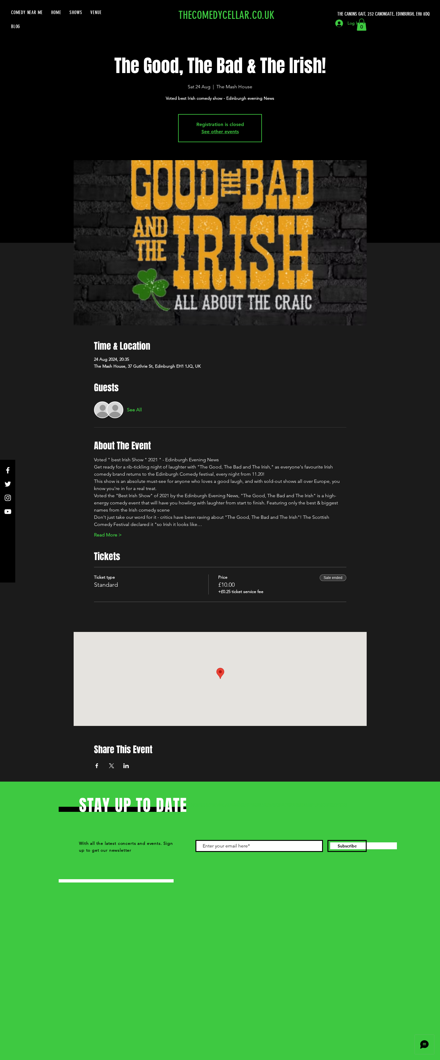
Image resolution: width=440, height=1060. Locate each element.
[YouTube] (8, 511)
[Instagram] (8, 498)
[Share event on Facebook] (97, 765)
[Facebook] (8, 470)
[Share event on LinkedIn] (126, 765)
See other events (220, 131)
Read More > (108, 535)
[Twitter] (8, 484)
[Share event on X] (111, 765)
